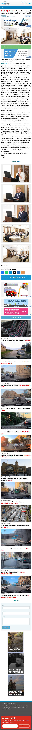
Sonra (24, 726)
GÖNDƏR (6, 627)
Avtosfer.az (4, 63)
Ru (26, 3)
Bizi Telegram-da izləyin (17, 277)
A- (26, 16)
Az (22, 3)
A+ (29, 16)
